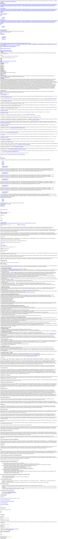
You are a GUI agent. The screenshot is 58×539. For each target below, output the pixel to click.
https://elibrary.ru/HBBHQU (19, 146)
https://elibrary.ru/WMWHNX (6, 139)
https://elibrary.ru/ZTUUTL (4, 137)
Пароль (1, 537)
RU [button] (0, 15)
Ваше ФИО (2, 516)
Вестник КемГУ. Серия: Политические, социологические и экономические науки (32, 4)
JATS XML (3, 204)
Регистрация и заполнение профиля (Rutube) (7, 501)
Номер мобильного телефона (4, 520)
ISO (2, 198)
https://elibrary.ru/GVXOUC (4, 62)
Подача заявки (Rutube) (4, 502)
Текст (3, 38)
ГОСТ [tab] (3, 161)
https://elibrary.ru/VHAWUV (14, 132)
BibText (1, 197)
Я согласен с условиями (5, 528)
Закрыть (2, 213)
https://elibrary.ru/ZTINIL (4, 110)
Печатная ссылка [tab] (4, 173)
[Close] (0, 156)
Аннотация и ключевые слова (5, 77)
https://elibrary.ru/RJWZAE (4, 125)
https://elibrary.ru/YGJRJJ (31, 114)
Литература (4, 39)
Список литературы (3, 94)
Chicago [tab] (3, 163)
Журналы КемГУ (3, 3)
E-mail (1, 525)
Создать (5, 223)
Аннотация (4, 37)
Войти (18, 224)
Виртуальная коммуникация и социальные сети (10, 5)
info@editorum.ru (53, 330)
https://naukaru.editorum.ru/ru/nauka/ (8, 266)
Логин (1, 536)
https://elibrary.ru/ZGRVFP (4, 112)
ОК (9, 530)
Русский (3, 17)
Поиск (1, 12)
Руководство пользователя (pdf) (5, 499)
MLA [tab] (3, 162)
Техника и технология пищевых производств (25, 5)
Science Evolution (52, 5)
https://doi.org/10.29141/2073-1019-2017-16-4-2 (18, 127)
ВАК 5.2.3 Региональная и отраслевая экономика (8, 46)
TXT (3, 201)
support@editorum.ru (12, 491)
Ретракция (2, 6)
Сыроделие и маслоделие (45, 5)
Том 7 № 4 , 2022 (3, 44)
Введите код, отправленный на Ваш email (6, 529)
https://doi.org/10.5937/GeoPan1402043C (24, 144)
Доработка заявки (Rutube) (4, 504)
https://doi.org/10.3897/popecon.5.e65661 (51, 98)
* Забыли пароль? (23, 224)
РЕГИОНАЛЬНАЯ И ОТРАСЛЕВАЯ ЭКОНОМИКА (11, 45)
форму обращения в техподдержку (11, 492)
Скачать (8, 93)
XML (3, 199)
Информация (4, 36)
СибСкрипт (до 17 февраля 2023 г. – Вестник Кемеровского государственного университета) (26, 21)
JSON (3, 200)
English (3, 18)
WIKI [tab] (3, 164)
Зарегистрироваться (6, 531)
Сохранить (5, 213)
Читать (5, 93)
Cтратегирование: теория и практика (46, 21)
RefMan (7, 197)
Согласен (2, 2)
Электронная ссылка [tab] (5, 166)
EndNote (4, 197)
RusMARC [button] (9, 197)
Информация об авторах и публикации (6, 51)
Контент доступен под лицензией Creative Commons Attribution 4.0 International (13, 154)
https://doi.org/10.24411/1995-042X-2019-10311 (12, 151)
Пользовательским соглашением (11, 1)
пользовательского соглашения (13, 528)
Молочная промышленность (36, 5)
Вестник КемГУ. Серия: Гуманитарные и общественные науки (10, 4)
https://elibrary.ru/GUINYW (35, 119)
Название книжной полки (5, 212)
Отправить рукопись (3, 14)
